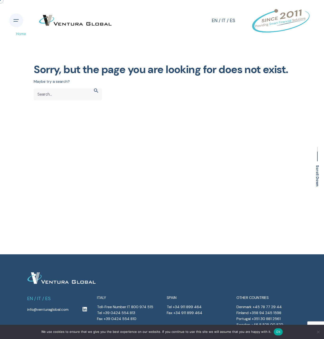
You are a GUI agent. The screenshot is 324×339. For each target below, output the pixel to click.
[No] (318, 332)
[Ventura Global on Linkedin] (85, 309)
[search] (96, 94)
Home (21, 33)
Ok (278, 332)
